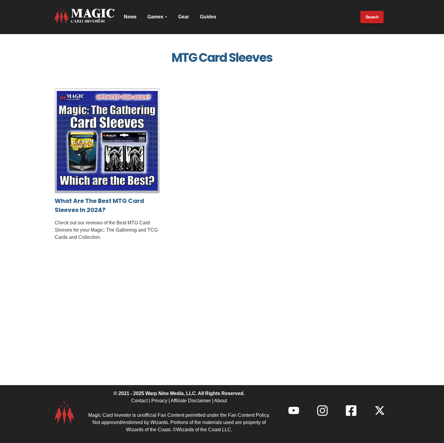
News (130, 16)
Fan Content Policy (248, 415)
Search (371, 16)
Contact (139, 400)
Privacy (159, 400)
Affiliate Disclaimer (191, 400)
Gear (183, 16)
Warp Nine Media (164, 393)
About (220, 400)
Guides (208, 16)
